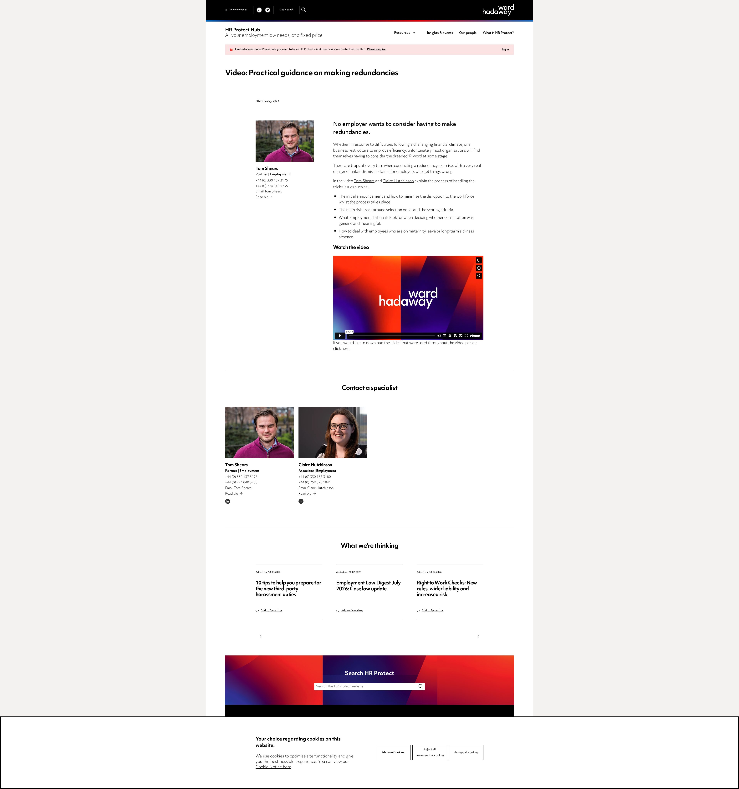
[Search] (304, 10)
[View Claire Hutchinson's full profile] (332, 432)
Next (478, 636)
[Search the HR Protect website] (421, 686)
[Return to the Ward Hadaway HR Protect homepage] (498, 10)
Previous (260, 636)
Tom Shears (364, 181)
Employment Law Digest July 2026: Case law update (368, 586)
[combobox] (405, 33)
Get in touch (286, 9)
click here (341, 349)
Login (505, 50)
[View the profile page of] (285, 140)
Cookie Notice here (273, 767)
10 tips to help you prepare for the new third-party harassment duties (288, 589)
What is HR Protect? (498, 33)
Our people (468, 33)
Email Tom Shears (269, 191)
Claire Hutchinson (398, 181)
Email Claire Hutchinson (316, 488)
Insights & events (440, 33)
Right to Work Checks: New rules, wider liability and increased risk (447, 589)
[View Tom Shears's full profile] (259, 432)
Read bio (262, 197)
